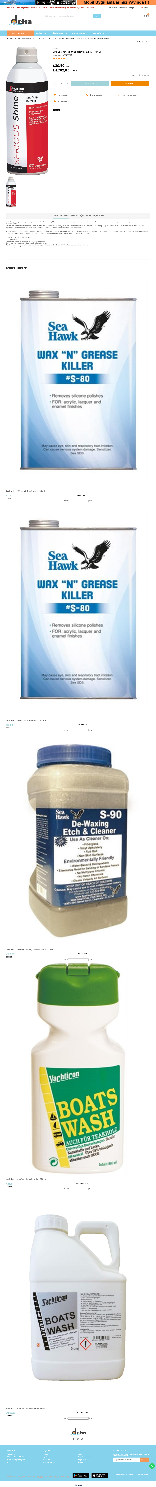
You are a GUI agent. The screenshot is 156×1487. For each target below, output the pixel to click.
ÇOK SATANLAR (78, 33)
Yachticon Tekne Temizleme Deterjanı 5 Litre (25, 1408)
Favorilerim (113, 8)
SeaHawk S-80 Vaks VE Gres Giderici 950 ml (25, 491)
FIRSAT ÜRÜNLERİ (97, 33)
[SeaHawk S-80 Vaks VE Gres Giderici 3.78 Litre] (78, 609)
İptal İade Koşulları (49, 1462)
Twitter (142, 75)
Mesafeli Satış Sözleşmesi (16, 1460)
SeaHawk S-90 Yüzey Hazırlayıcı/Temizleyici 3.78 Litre (29, 950)
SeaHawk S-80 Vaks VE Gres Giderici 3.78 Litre (26, 720)
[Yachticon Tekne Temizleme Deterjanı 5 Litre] (78, 1297)
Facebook (139, 75)
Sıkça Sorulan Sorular (85, 1457)
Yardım (80, 1454)
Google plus (148, 75)
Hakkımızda (123, 8)
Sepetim (46, 1457)
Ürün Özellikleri (61, 215)
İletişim (132, 8)
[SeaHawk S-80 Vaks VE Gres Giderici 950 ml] (78, 380)
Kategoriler (18, 33)
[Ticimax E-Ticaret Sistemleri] (78, 1485)
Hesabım (46, 1454)
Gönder (144, 1460)
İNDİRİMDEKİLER (60, 33)
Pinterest (145, 75)
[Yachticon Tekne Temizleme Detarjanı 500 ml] (78, 1068)
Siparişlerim (47, 1460)
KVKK (9, 1462)
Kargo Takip (82, 1460)
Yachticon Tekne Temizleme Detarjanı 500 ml (26, 1179)
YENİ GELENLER (42, 33)
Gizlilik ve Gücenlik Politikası (16, 1457)
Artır (90, 501)
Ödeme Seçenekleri (95, 215)
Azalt (66, 501)
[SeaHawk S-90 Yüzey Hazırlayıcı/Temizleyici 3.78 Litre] (78, 838)
